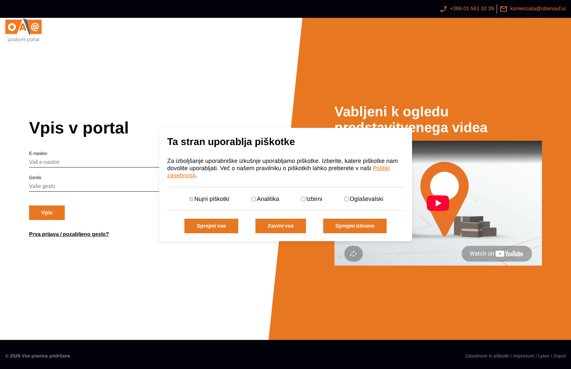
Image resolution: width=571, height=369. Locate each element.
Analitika (268, 199)
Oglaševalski (366, 199)
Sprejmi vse (211, 226)
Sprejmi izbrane (354, 226)
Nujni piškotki (211, 199)
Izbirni (314, 199)
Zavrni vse (281, 226)
